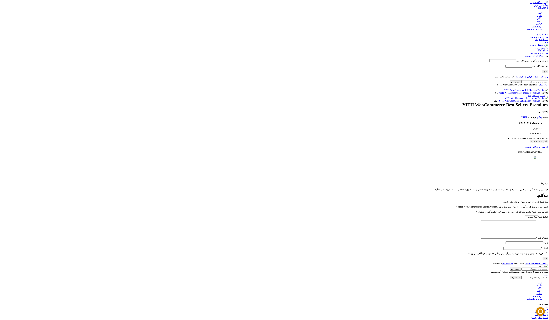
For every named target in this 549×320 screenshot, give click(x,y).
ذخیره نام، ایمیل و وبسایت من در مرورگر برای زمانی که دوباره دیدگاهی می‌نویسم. (505, 253)
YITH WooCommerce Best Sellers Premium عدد (526, 138)
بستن (545, 274)
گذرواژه (540, 66)
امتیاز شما (543, 217)
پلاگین (540, 84)
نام (545, 243)
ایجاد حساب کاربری (534, 55)
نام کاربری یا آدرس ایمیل (532, 60)
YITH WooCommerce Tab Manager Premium (519, 93)
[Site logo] (537, 8)
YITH (524, 117)
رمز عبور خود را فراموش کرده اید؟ (531, 76)
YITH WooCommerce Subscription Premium (519, 101)
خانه (545, 84)
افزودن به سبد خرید (539, 141)
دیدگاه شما (542, 238)
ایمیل (544, 248)
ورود (545, 71)
